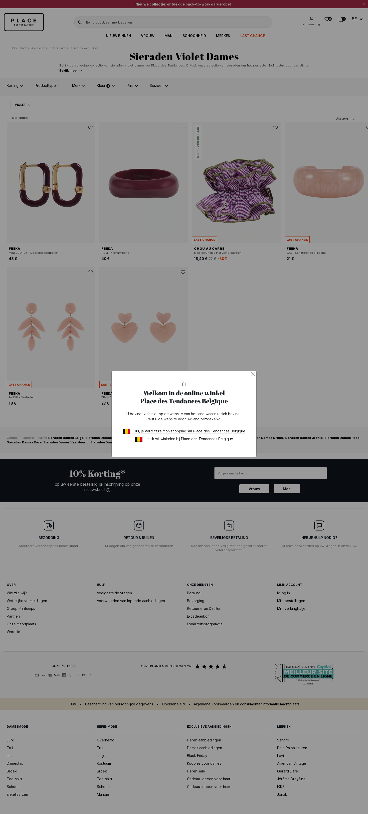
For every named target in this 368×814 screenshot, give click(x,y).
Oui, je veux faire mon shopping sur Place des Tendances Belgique (189, 431)
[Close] (253, 374)
